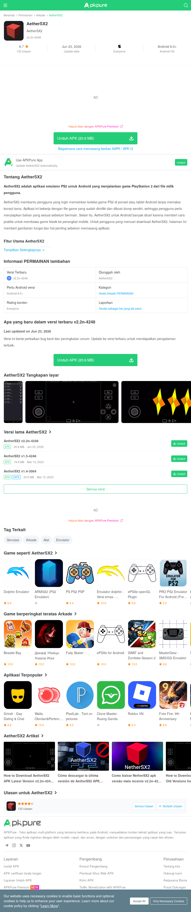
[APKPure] (95, 5)
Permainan (25, 15)
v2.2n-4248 (20, 278)
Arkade (40, 15)
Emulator (62, 539)
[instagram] (14, 846)
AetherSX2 (34, 30)
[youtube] (28, 846)
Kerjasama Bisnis (175, 880)
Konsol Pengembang (93, 866)
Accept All (139, 901)
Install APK (11, 866)
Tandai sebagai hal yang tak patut (120, 308)
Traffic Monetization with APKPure (102, 887)
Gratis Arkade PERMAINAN (116, 293)
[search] (186, 5)
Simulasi (13, 539)
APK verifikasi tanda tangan (22, 873)
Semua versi (95, 489)
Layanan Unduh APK (18, 880)
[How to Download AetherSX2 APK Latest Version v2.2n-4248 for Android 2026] (29, 756)
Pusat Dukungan (175, 887)
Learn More (49, 905)
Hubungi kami (173, 873)
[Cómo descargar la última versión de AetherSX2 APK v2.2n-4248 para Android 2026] (83, 756)
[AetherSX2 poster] (13, 402)
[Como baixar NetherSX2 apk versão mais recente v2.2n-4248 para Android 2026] (137, 756)
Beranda (9, 15)
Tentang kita (172, 866)
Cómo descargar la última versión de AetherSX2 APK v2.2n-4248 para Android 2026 (81, 778)
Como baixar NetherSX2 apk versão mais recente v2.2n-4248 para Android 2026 (137, 778)
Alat (46, 539)
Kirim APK (86, 880)
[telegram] (7, 846)
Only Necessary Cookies (168, 901)
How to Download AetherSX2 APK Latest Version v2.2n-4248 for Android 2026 (28, 778)
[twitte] (21, 846)
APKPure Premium (16, 887)
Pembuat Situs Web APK (96, 873)
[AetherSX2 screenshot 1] (72, 402)
